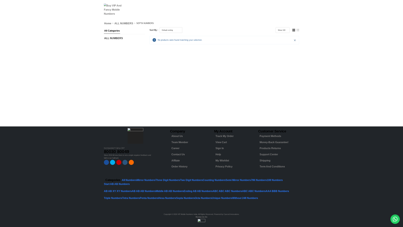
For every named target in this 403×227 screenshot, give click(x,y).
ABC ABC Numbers (254, 191)
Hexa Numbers (167, 198)
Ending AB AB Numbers (198, 191)
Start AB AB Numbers (117, 184)
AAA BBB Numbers (277, 191)
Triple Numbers (113, 198)
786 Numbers (259, 180)
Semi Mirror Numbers (238, 180)
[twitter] (112, 162)
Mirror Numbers (146, 180)
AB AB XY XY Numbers (118, 191)
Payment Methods (270, 136)
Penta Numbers (149, 198)
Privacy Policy (224, 166)
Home (107, 23)
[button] (395, 219)
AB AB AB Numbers (144, 191)
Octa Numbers (203, 198)
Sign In (220, 148)
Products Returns (270, 148)
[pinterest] (131, 162)
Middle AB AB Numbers (170, 191)
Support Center (269, 154)
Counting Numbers (214, 180)
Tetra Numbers (131, 198)
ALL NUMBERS (123, 23)
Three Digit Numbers (167, 180)
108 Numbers (275, 180)
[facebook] (106, 162)
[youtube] (125, 162)
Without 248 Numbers (245, 198)
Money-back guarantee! (274, 142)
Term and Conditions (272, 166)
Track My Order (225, 136)
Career (175, 148)
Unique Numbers (222, 198)
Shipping (265, 160)
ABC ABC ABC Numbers (227, 191)
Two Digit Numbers (191, 180)
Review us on (201, 217)
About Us (177, 136)
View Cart (221, 142)
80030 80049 (116, 151)
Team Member (179, 142)
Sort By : (154, 30)
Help (218, 154)
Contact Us (178, 154)
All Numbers (129, 180)
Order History (179, 166)
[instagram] (118, 162)
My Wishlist (222, 160)
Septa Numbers (185, 198)
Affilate (175, 160)
